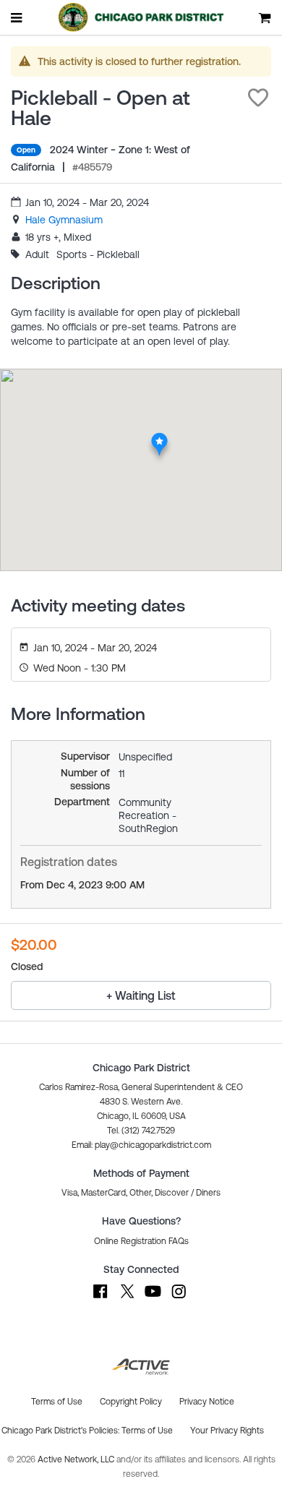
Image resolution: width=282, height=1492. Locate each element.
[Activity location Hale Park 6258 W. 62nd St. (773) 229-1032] (159, 436)
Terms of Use (147, 1430)
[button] (258, 97)
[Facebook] (100, 1298)
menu (17, 17)
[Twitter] (126, 1298)
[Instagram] (178, 1298)
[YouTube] (152, 1298)
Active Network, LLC (77, 1459)
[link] (64, 220)
